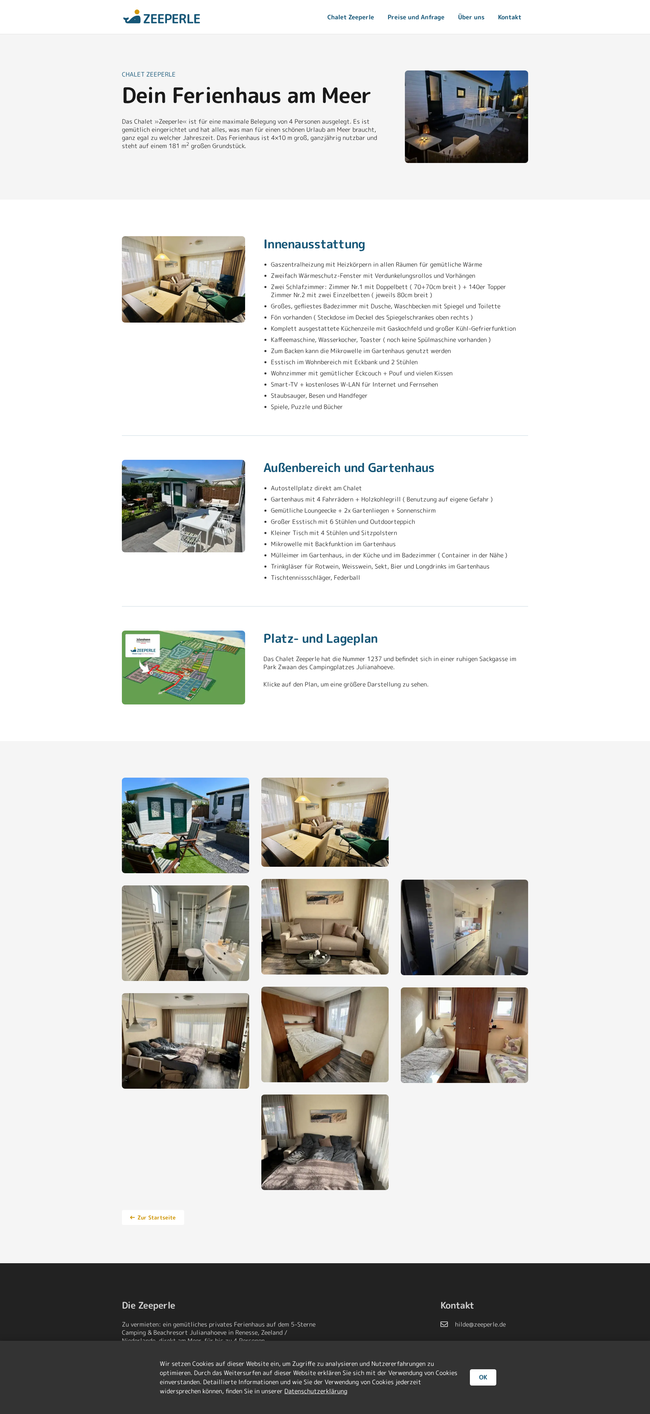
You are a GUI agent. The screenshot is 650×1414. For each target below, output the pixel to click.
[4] (325, 927)
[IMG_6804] (464, 1035)
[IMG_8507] (183, 279)
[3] (325, 1142)
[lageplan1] (183, 667)
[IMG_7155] (185, 933)
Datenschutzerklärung (315, 1391)
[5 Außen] (183, 506)
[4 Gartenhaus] (185, 825)
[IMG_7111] (325, 1034)
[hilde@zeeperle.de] (447, 1324)
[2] (185, 1041)
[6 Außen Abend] (466, 116)
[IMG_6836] (464, 927)
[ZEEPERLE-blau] (162, 16)
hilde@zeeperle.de (480, 1324)
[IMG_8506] (464, 822)
